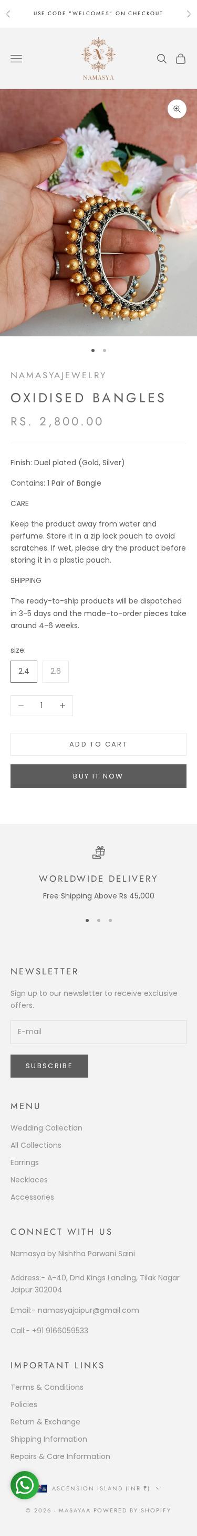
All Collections (36, 1145)
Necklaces (29, 1180)
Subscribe (49, 1066)
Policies (24, 1404)
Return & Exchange (45, 1422)
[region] (98, 874)
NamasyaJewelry (59, 375)
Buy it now (98, 776)
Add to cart (98, 744)
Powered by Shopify (133, 1510)
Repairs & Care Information (60, 1456)
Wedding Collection (46, 1128)
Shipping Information (49, 1439)
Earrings (25, 1162)
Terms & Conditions (47, 1387)
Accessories (32, 1197)
